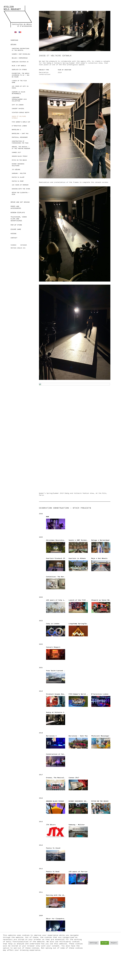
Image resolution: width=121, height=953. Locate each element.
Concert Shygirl (18, 109)
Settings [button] (93, 943)
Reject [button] (114, 943)
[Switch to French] (20, 32)
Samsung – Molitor (19, 173)
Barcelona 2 (16, 130)
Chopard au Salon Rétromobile (18, 93)
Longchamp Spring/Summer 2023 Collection (19, 99)
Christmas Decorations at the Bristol (20, 49)
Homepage (14, 40)
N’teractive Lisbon (19, 126)
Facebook (13, 245)
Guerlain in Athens (19, 70)
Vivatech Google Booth (20, 112)
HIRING (13, 234)
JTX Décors (16, 170)
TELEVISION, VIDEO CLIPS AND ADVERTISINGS (19, 219)
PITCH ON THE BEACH (19, 160)
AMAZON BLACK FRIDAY (20, 156)
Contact (14, 238)
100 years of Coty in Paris (20, 87)
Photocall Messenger (20, 137)
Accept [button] (105, 943)
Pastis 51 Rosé (17, 181)
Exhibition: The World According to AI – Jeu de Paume (20, 75)
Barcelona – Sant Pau (20, 134)
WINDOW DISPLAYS (18, 213)
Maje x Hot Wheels (19, 66)
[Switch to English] (15, 32)
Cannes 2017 (16, 152)
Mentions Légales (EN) (18, 248)
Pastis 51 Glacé (18, 177)
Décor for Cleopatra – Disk (20, 193)
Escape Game (16, 229)
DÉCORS (13, 45)
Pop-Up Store (16, 225)
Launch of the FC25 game (19, 81)
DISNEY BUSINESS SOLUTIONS (18, 165)
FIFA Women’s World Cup (21, 122)
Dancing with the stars (21, 189)
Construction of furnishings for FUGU (20, 142)
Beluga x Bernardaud (20, 58)
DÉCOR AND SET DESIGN (20, 202)
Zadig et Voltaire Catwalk (19, 117)
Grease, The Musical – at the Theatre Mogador (21, 148)
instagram (23, 245)
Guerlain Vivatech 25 (20, 62)
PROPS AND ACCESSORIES (16, 207)
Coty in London (17, 105)
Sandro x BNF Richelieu (21, 54)
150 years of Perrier (20, 185)
